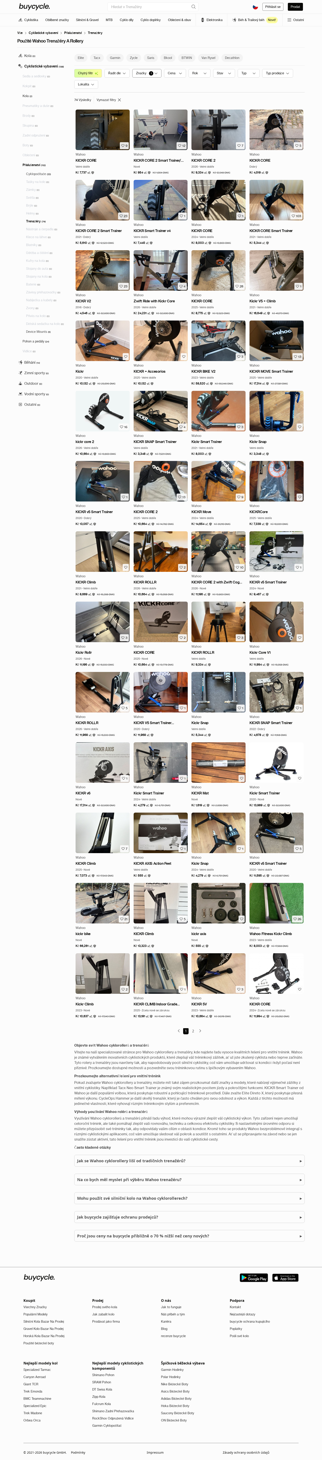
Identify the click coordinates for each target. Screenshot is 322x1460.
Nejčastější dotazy (242, 1314)
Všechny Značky (35, 1307)
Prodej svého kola (104, 1307)
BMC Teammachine (37, 1399)
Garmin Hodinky (172, 1370)
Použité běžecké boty (38, 1343)
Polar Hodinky (170, 1377)
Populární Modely (35, 1314)
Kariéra (166, 1322)
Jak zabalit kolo (103, 1314)
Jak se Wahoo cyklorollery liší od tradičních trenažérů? (189, 1160)
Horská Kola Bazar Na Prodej (43, 1336)
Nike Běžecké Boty (174, 1384)
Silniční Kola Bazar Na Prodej (43, 1322)
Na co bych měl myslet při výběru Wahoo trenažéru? (189, 1179)
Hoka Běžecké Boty (175, 1406)
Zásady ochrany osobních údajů (246, 1452)
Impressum (155, 1452)
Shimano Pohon (103, 1375)
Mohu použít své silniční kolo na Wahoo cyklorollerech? (189, 1198)
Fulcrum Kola (101, 1404)
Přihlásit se (273, 7)
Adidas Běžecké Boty (176, 1399)
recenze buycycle (173, 1336)
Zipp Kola (98, 1397)
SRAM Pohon (101, 1382)
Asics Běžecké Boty (175, 1391)
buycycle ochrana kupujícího (250, 1322)
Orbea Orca (32, 1420)
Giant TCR (30, 1384)
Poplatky (236, 1329)
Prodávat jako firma (106, 1322)
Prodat (295, 7)
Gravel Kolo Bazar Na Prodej (43, 1329)
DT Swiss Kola (102, 1389)
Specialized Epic (34, 1406)
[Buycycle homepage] (34, 7)
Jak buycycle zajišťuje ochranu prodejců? (189, 1217)
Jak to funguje (171, 1307)
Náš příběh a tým (173, 1314)
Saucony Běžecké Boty (177, 1413)
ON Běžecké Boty (174, 1420)
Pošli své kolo (239, 1336)
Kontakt (235, 1307)
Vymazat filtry (106, 100)
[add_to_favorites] (126, 356)
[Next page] (200, 1030)
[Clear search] (193, 7)
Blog (164, 1329)
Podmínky (78, 1452)
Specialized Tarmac (37, 1370)
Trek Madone (32, 1413)
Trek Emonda (32, 1391)
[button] (85, 173)
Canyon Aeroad (34, 1377)
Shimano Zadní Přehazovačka (113, 1411)
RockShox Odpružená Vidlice (113, 1418)
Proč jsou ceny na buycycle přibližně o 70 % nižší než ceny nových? (189, 1236)
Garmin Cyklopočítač (107, 1426)
